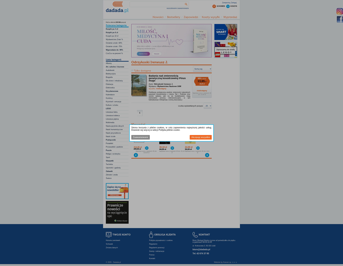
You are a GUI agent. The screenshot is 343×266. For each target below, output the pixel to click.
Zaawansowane (140, 137)
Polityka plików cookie (169, 130)
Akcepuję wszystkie (200, 137)
